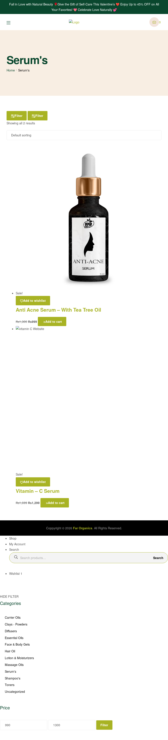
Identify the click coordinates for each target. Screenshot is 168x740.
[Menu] (12, 22)
